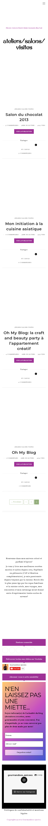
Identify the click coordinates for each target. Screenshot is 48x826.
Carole (27, 149)
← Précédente (16, 502)
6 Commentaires (12, 235)
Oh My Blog (24, 452)
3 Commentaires (11, 125)
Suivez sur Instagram (26, 792)
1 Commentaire (12, 458)
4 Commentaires (12, 354)
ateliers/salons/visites (24, 109)
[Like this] (34, 145)
